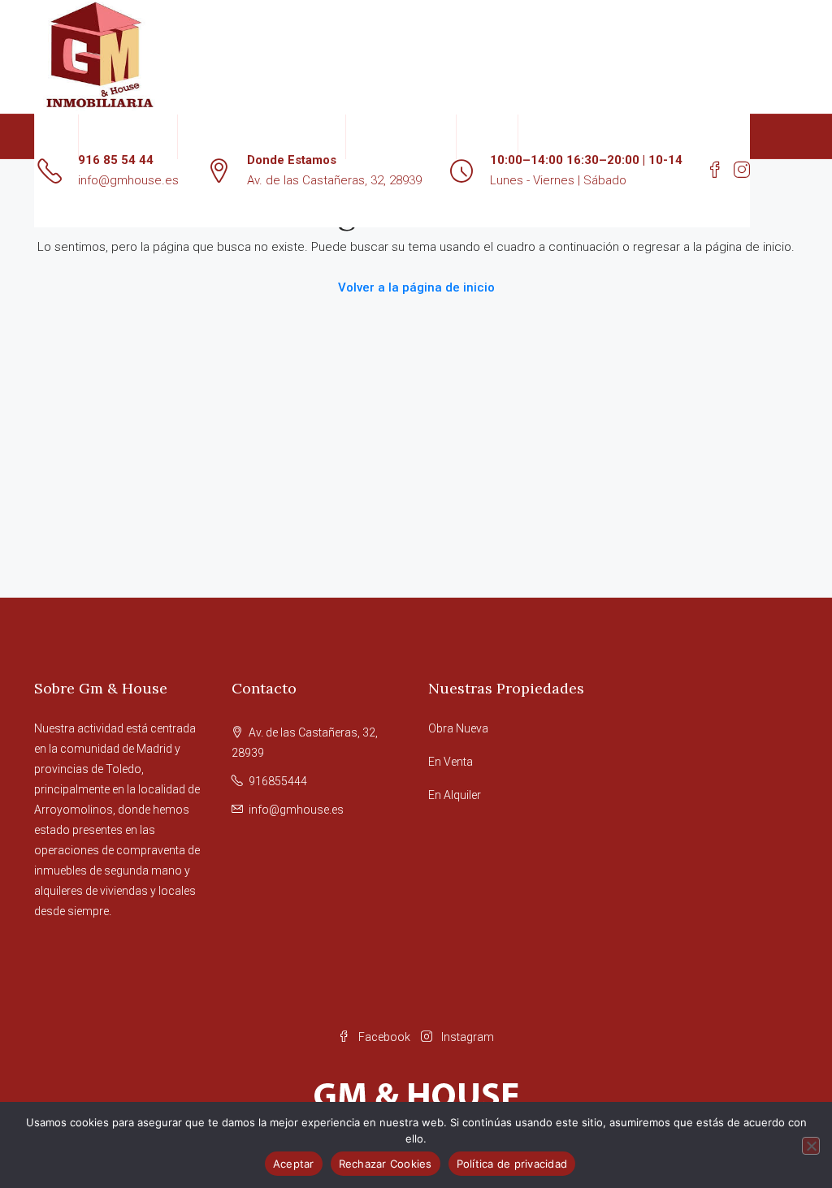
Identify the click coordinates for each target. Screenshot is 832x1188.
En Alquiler (454, 794)
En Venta (450, 761)
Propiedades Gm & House (253, 136)
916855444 (278, 781)
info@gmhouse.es (128, 180)
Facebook (384, 1036)
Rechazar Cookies (385, 1163)
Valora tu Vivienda (401, 136)
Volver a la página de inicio (416, 287)
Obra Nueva (458, 728)
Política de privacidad (512, 1163)
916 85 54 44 (116, 160)
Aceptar (293, 1163)
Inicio (56, 136)
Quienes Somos (128, 136)
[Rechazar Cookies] (811, 1146)
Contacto (487, 136)
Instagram (466, 1036)
